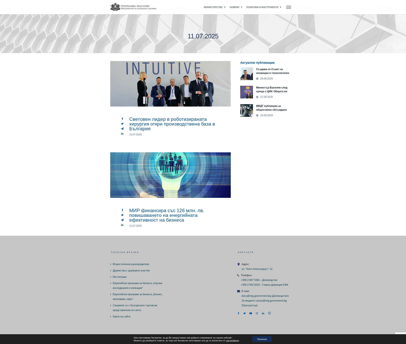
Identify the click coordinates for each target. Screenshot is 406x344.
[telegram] (122, 128)
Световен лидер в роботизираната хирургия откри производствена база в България (172, 124)
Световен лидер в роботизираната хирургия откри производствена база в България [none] (170, 91)
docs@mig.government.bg (256, 296)
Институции (120, 277)
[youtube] (250, 313)
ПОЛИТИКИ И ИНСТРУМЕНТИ (262, 7)
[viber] (269, 313)
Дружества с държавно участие (131, 270)
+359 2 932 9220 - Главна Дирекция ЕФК (264, 284)
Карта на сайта (121, 316)
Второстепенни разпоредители (131, 264)
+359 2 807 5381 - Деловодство (259, 280)
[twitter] (122, 123)
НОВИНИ (234, 7)
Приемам (262, 339)
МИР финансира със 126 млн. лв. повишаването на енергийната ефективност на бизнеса (166, 215)
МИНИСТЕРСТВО (213, 7)
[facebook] (122, 118)
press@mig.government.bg (271, 300)
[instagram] (257, 313)
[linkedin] (122, 133)
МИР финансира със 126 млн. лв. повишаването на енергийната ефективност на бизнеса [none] (170, 182)
